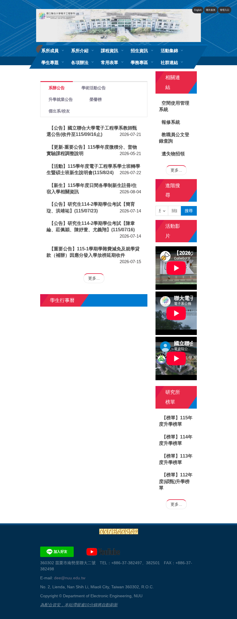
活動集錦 (169, 50)
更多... (94, 278)
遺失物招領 (173, 153)
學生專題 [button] (50, 62)
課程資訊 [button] (109, 50)
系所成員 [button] (50, 50)
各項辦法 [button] (79, 62)
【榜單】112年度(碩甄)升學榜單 (176, 481)
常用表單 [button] (109, 62)
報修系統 (171, 122)
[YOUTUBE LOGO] (103, 551)
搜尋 (189, 210)
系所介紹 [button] (79, 50)
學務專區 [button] (139, 62)
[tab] (56, 87)
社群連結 (169, 62)
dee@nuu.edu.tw (69, 578)
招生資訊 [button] (139, 50)
